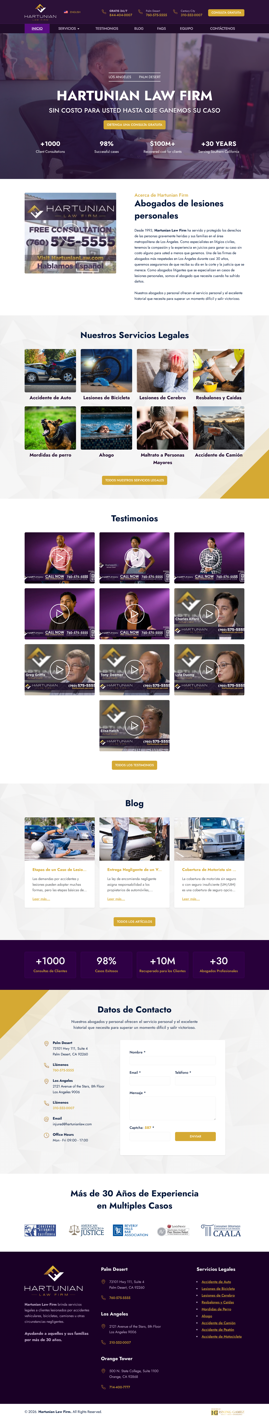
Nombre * (138, 1052)
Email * (135, 1072)
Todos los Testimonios (134, 765)
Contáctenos (222, 28)
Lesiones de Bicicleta (218, 1288)
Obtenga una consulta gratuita (134, 124)
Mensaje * (138, 1092)
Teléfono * (183, 1072)
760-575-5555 (156, 15)
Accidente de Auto (216, 1281)
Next (247, 1231)
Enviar (195, 1136)
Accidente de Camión (219, 1323)
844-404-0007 (120, 15)
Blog (139, 28)
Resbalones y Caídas (218, 1302)
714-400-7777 (119, 1387)
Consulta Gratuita (226, 12)
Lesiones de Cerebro (218, 1295)
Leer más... (41, 898)
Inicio (37, 28)
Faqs (161, 28)
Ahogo (207, 1316)
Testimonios (107, 28)
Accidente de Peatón (218, 1329)
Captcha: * (142, 1127)
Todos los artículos (134, 921)
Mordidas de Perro (216, 1309)
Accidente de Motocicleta (222, 1336)
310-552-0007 (191, 15)
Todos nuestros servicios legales (134, 480)
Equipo (186, 28)
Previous (22, 1231)
